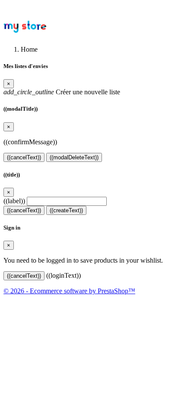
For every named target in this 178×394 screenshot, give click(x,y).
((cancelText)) (24, 157)
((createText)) (66, 210)
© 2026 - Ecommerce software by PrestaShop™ (69, 291)
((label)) (14, 201)
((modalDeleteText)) (74, 157)
